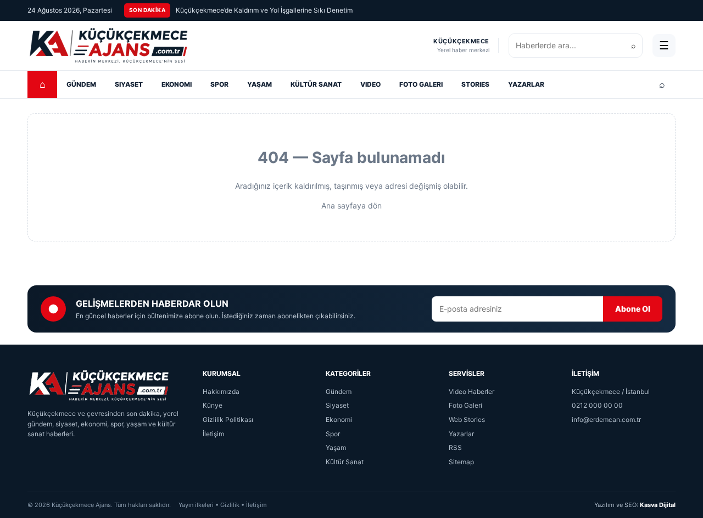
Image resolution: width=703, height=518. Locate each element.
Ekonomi (339, 419)
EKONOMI (176, 84)
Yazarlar (461, 434)
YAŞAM (259, 84)
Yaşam (336, 447)
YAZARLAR (526, 84)
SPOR (219, 84)
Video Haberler (471, 391)
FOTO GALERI (421, 84)
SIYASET (129, 84)
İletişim (213, 434)
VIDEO (370, 84)
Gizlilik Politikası (228, 419)
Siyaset (337, 405)
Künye (212, 405)
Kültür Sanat (345, 462)
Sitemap (461, 462)
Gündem (339, 391)
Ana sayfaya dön (351, 205)
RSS (455, 447)
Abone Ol (632, 308)
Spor (333, 434)
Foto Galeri (465, 405)
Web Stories (467, 419)
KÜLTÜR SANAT (316, 84)
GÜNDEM (81, 84)
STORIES (475, 84)
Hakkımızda (221, 391)
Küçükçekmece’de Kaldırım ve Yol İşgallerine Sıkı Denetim (264, 10)
